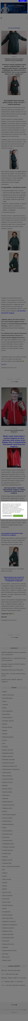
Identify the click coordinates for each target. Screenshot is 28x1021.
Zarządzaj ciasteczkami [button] (7, 515)
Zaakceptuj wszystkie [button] (18, 515)
